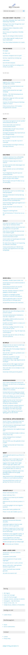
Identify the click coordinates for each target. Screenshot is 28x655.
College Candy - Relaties (11, 18)
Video (3, 544)
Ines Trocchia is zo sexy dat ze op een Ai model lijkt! (12, 141)
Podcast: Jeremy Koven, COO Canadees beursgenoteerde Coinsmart (12, 106)
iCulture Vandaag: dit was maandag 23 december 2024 (12, 437)
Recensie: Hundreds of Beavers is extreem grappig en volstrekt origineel (13, 291)
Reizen (5, 624)
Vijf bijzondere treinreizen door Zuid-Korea (13, 302)
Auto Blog (6, 188)
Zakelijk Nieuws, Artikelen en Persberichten (14, 605)
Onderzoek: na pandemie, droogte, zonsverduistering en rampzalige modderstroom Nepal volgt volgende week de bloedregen (14, 359)
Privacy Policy (7, 638)
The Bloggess (7, 48)
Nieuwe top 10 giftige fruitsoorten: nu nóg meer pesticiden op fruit (13, 327)
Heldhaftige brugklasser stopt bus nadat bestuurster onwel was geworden (12, 525)
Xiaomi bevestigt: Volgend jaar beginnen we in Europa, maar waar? (14, 203)
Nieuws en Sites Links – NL (10, 603)
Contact (6, 636)
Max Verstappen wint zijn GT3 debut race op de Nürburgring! (13, 181)
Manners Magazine (9, 309)
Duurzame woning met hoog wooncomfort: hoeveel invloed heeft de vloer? (13, 235)
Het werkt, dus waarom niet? (10, 573)
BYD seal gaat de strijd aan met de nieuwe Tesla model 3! (13, 137)
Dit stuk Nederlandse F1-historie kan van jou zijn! (13, 213)
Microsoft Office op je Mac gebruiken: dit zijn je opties (14, 441)
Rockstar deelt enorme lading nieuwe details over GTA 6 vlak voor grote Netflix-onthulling (13, 392)
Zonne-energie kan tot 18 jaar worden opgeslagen (12, 559)
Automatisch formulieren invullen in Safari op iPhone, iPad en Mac (13, 433)
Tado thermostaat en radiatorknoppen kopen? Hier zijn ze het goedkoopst (14, 425)
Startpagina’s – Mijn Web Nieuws (12, 601)
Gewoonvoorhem (9, 380)
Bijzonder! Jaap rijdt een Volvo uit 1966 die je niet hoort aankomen (13, 335)
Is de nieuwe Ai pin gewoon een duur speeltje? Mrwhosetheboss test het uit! (14, 121)
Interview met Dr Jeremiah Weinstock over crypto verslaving (13, 87)
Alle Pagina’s (7, 593)
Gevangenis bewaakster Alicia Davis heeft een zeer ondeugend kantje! (14, 133)
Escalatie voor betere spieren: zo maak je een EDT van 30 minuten (14, 323)
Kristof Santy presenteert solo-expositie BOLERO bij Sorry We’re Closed (12, 287)
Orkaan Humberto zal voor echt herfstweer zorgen (13, 169)
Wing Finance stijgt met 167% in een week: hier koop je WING (13, 98)
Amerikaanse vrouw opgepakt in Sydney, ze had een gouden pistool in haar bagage (13, 534)
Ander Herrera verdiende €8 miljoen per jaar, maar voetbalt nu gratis (13, 231)
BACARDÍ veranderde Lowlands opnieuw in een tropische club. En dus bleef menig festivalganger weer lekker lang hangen (13, 407)
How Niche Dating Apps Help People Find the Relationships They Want (14, 20)
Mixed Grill (7, 278)
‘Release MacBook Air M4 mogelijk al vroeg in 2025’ (14, 429)
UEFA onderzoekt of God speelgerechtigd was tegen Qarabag (14, 349)
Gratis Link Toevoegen (9, 595)
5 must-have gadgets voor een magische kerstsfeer (13, 506)
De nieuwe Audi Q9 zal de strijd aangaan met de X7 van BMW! (14, 165)
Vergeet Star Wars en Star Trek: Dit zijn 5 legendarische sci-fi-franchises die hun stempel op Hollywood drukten (13, 401)
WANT (5, 453)
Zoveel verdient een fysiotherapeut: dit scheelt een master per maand (14, 239)
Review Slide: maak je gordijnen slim (11, 509)
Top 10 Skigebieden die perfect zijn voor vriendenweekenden (12, 173)
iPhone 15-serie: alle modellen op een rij (12, 511)
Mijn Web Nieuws (8, 518)
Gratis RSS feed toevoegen (10, 597)
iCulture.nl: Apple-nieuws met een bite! (14, 419)
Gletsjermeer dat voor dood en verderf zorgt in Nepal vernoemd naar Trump (13, 345)
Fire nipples (5, 51)
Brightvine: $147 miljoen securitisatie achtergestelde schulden (12, 83)
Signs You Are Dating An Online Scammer (13, 36)
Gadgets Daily (8, 490)
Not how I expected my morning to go (12, 58)
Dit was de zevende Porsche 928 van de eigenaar (12, 207)
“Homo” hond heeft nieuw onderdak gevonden (11, 570)
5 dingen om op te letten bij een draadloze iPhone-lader (13, 498)
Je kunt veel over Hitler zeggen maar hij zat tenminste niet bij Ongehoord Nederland (13, 364)
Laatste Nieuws (7, 614)
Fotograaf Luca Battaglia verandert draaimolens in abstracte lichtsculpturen (12, 295)
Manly (5, 221)
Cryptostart (7, 80)
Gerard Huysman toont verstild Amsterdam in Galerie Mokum (14, 283)
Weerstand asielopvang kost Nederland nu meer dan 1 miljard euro (13, 315)
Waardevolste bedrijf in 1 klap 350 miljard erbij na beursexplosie (14, 331)
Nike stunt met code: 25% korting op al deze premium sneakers (13, 311)
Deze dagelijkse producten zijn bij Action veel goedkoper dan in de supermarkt (14, 227)
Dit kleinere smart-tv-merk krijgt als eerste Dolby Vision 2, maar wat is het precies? (13, 459)
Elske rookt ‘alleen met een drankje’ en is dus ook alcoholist (13, 368)
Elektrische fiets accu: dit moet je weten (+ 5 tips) (13, 502)
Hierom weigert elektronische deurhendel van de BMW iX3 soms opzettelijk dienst (14, 199)
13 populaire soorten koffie (9, 556)
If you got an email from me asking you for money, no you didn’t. (13, 65)
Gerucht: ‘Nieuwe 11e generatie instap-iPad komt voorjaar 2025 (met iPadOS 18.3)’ (13, 421)
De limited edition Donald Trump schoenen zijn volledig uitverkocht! (13, 129)
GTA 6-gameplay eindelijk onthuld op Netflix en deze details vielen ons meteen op (13, 467)
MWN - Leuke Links (9, 550)
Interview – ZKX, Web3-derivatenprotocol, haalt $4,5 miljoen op (13, 94)
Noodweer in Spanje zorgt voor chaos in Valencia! (12, 161)
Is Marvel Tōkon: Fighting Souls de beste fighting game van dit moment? (12, 411)
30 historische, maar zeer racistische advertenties (11, 553)
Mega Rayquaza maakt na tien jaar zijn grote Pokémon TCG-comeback (14, 388)
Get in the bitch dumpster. (9, 62)
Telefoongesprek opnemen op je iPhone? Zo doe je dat (13, 455)
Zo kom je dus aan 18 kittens (12, 544)
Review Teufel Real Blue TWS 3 (10, 492)
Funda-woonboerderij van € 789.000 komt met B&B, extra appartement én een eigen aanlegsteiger (13, 248)
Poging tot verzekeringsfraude (10, 210)
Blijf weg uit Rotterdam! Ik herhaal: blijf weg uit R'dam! (13, 195)
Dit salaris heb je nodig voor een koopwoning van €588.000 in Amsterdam (14, 243)
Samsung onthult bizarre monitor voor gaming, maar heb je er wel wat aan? (12, 481)
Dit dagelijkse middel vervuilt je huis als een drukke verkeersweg (13, 319)
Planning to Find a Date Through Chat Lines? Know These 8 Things (13, 24)
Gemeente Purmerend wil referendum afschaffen (12, 521)
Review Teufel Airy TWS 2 (9, 495)
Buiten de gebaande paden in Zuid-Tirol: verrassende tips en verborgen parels (12, 299)
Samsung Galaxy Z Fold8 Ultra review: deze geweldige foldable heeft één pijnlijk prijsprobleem (13, 472)
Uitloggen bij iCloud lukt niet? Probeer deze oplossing (13, 445)
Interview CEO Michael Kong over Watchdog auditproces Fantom (13, 102)
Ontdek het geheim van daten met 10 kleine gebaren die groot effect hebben (13, 177)
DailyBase (6, 155)
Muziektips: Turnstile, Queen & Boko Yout (13, 280)
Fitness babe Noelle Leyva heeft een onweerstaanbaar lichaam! (11, 125)
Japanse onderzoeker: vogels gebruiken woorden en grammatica (12, 566)
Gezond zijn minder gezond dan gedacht (12, 372)
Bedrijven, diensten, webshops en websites (14, 599)
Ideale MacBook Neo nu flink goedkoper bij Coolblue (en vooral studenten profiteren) (13, 477)
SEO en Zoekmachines (9, 626)
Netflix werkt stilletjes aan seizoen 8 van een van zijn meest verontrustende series (13, 396)
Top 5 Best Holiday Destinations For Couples (14, 42)
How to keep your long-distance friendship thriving (13, 32)
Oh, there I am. (6, 53)
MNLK (5, 119)
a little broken (6, 60)
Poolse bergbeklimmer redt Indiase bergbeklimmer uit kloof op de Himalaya (12, 538)
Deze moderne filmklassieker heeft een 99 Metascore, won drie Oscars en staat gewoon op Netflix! (14, 384)
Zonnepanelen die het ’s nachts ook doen (13, 563)
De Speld (6, 343)
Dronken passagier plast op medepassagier (13, 541)
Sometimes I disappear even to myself (12, 55)
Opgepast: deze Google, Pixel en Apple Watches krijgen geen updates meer (12, 463)
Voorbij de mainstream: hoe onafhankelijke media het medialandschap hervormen (13, 157)
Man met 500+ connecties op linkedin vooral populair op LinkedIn (13, 353)
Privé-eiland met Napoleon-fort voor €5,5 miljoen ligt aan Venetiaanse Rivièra (13, 223)
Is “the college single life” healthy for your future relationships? (13, 39)
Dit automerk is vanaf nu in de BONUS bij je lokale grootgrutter (13, 191)
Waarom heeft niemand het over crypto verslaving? (12, 90)
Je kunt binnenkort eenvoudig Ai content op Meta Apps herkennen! (13, 145)
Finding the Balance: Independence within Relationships (13, 28)
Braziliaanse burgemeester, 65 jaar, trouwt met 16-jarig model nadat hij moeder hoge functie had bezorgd (13, 529)
